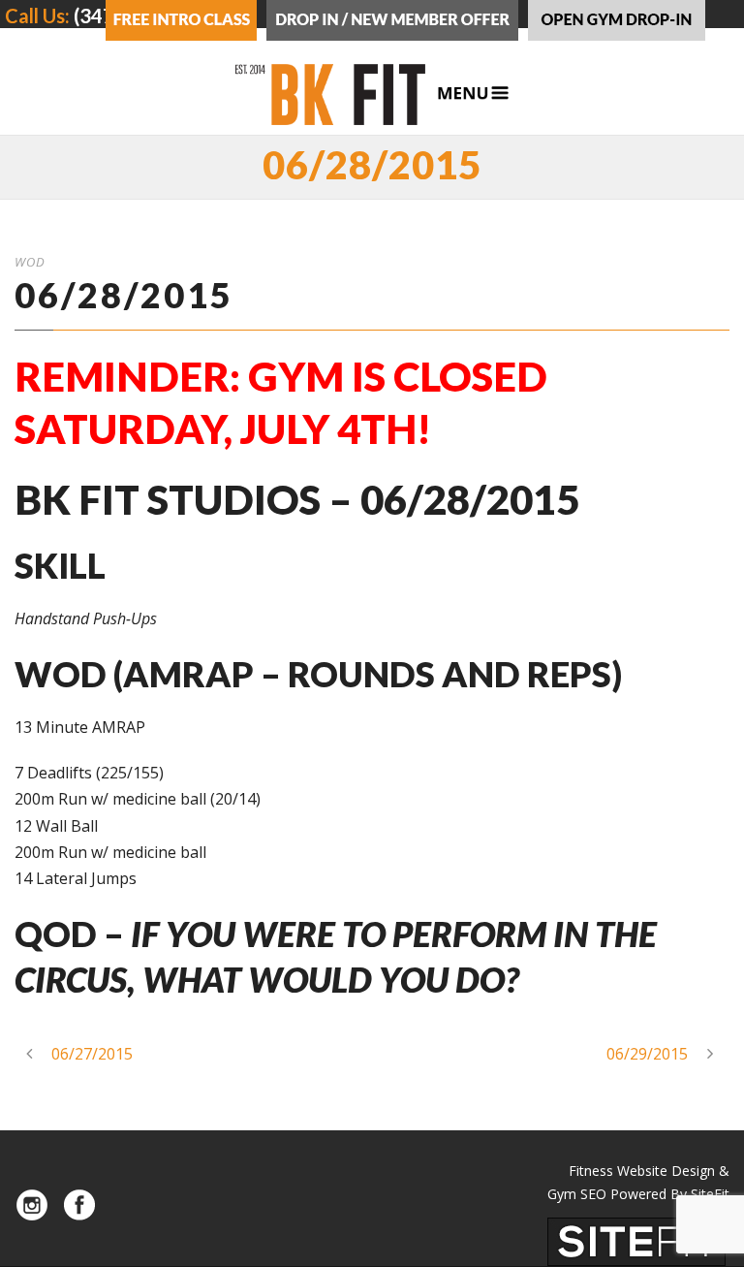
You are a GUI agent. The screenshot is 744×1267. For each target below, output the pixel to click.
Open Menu (473, 93)
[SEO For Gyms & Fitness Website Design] (636, 1240)
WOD (30, 261)
